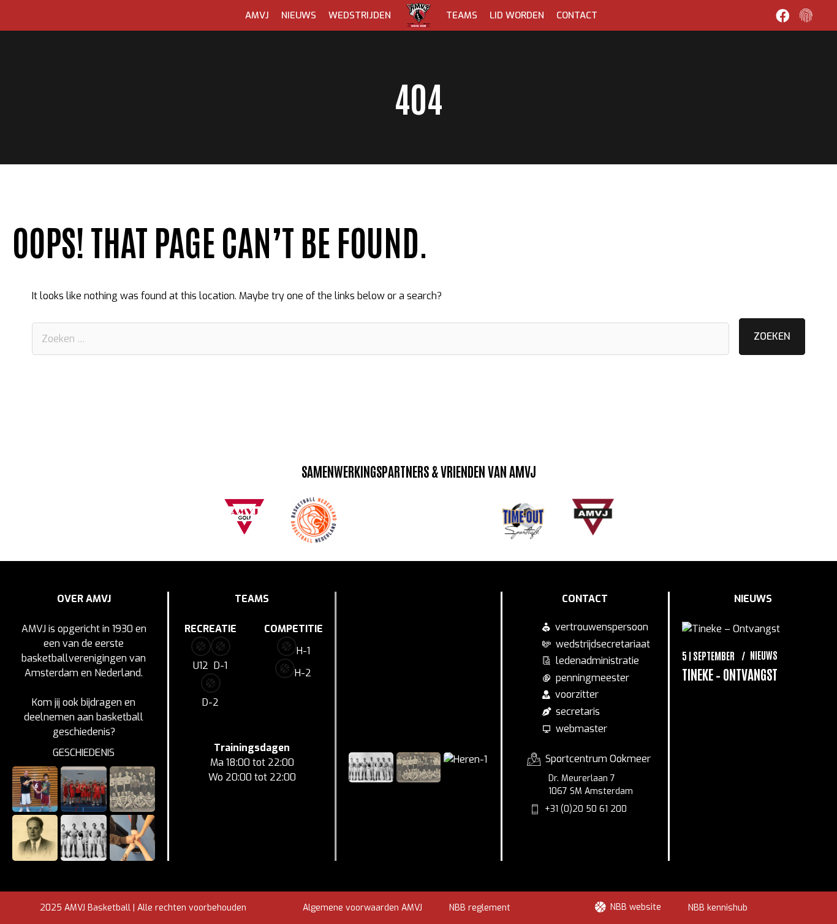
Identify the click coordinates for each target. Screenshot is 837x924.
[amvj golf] (244, 515)
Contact (576, 15)
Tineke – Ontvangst (730, 673)
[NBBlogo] (313, 520)
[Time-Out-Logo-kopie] (523, 520)
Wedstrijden (359, 15)
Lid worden (517, 15)
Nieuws (298, 15)
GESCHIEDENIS (84, 752)
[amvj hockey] (593, 516)
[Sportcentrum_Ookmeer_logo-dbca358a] (453, 516)
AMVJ (257, 15)
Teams (461, 15)
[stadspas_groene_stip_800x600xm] (383, 518)
